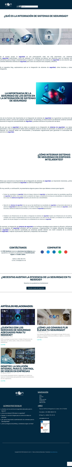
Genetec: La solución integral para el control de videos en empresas (17, 369)
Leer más (3, 344)
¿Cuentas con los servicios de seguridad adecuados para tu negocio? (16, 331)
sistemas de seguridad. (57, 127)
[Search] (39, 7)
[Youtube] (21, 397)
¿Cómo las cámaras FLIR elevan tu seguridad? (52, 328)
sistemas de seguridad (16, 205)
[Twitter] (17, 397)
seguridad (22, 56)
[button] (16, 3)
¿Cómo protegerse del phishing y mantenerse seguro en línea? (17, 423)
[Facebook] (14, 397)
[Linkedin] (24, 397)
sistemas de (14, 197)
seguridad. (11, 132)
